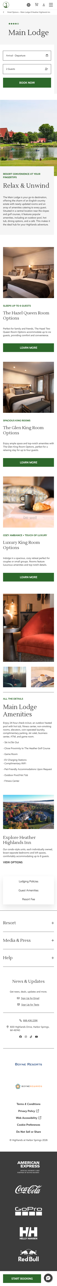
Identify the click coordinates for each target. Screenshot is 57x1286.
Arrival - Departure (15, 55)
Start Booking (22, 1278)
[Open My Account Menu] (43, 5)
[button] (48, 1278)
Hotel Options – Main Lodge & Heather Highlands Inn (28, 12)
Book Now (27, 82)
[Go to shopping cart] (36, 5)
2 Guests (10, 69)
